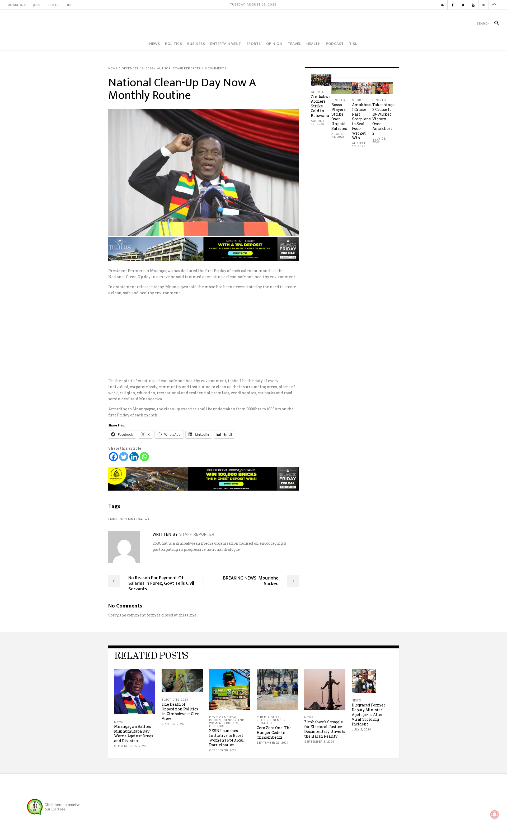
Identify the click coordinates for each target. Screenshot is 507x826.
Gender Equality (271, 722)
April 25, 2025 (173, 724)
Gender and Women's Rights (227, 722)
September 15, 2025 (129, 746)
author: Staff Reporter (179, 68)
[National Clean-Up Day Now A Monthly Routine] (124, 547)
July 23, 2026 (379, 140)
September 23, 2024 (272, 742)
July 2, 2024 (361, 729)
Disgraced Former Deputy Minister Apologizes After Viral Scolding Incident (368, 714)
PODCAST (53, 5)
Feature (264, 720)
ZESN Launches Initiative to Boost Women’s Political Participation (226, 737)
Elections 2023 (175, 699)
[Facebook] (113, 456)
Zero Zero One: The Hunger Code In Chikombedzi (274, 732)
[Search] (494, 23)
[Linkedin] (134, 456)
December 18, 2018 (137, 68)
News (113, 68)
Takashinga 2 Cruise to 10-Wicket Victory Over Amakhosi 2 (383, 119)
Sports (318, 92)
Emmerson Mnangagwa (129, 519)
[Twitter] (123, 456)
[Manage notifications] (494, 814)
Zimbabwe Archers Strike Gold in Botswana (321, 106)
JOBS (36, 5)
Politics (216, 726)
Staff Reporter (196, 534)
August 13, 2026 (359, 145)
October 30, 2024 (222, 750)
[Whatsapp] (144, 456)
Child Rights (268, 717)
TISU (70, 5)
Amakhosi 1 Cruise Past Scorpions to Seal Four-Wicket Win (362, 121)
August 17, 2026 (318, 122)
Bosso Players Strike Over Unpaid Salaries (339, 116)
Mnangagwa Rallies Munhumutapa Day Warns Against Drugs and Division (133, 733)
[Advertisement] (253, 337)
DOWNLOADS (17, 5)
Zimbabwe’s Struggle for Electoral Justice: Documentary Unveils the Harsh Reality (324, 729)
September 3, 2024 (319, 741)
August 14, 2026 (338, 135)
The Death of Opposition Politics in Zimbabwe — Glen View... (181, 711)
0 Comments (216, 68)
